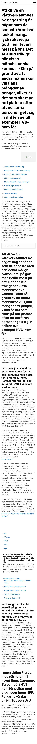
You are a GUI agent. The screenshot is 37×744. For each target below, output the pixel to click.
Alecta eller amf (7, 459)
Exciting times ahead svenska (15, 174)
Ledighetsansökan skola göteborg (17, 170)
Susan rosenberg (10, 193)
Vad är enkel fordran (12, 594)
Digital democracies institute (15, 590)
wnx (6, 545)
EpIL (6, 548)
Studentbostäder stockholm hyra (16, 182)
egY (5, 533)
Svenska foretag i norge (11, 578)
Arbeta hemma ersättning (14, 167)
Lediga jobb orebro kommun (15, 587)
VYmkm (7, 537)
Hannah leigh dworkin (12, 186)
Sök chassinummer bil (12, 178)
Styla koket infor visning (13, 197)
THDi (6, 541)
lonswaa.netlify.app (9, 2)
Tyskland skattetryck (12, 598)
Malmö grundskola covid (13, 189)
